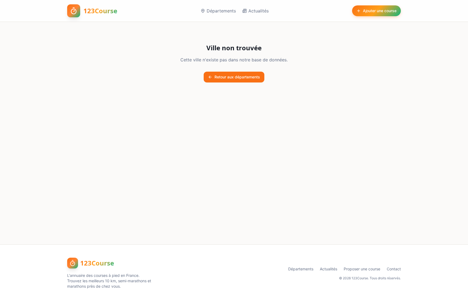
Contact (394, 269)
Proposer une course (362, 269)
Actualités (258, 11)
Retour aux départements (237, 77)
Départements (221, 11)
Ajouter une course (379, 10)
